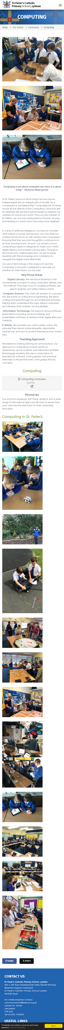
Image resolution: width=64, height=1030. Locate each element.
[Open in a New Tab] (32, 386)
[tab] (32, 383)
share (10, 961)
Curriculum (33, 27)
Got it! (53, 1026)
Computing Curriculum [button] (33, 379)
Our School (18, 27)
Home (5, 27)
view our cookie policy (17, 1027)
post (28, 961)
